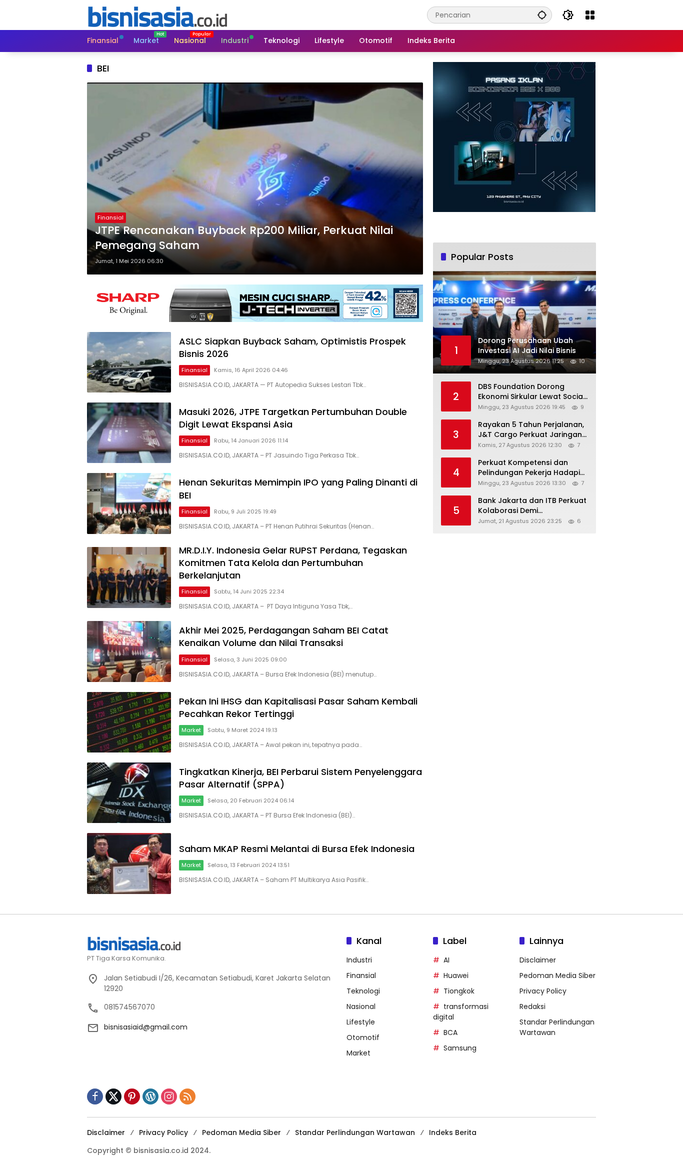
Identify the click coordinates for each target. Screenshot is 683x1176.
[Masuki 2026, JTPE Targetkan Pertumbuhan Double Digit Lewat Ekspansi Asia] (129, 432)
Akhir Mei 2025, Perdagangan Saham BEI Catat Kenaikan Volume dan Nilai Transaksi (283, 636)
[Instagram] (169, 1096)
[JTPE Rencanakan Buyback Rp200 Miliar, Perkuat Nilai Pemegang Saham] (255, 178)
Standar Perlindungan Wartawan (355, 1133)
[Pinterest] (132, 1096)
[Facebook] (95, 1096)
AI (447, 960)
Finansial (111, 218)
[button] (542, 14)
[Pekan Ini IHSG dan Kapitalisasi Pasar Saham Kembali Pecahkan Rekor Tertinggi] (129, 722)
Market (191, 730)
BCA (451, 1033)
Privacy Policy (543, 991)
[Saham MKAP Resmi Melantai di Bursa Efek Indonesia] (129, 863)
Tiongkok (459, 991)
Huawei (456, 975)
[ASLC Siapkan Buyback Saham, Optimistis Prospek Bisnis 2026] (129, 362)
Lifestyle (360, 1022)
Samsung (460, 1048)
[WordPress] (150, 1096)
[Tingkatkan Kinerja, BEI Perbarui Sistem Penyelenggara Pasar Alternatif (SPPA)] (129, 792)
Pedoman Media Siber (558, 975)
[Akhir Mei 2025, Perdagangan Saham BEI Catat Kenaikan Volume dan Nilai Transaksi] (129, 651)
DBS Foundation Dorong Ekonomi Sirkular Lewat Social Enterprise (531, 392)
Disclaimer (538, 960)
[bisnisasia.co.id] (157, 15)
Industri (359, 960)
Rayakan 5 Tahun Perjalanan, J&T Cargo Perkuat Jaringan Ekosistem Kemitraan (531, 430)
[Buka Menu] (590, 15)
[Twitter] (114, 1096)
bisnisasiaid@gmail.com (146, 1027)
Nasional (361, 1007)
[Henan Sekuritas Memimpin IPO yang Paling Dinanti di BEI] (129, 503)
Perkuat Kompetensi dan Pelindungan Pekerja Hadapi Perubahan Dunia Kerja (529, 468)
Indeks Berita (452, 1133)
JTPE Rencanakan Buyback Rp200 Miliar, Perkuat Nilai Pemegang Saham (244, 238)
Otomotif (363, 1037)
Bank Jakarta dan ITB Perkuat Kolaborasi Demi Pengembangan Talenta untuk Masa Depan (532, 506)
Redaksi (533, 1007)
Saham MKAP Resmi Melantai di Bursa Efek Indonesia (296, 848)
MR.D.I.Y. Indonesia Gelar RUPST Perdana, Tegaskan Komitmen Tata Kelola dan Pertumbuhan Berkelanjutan (293, 563)
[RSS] (188, 1096)
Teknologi (363, 991)
